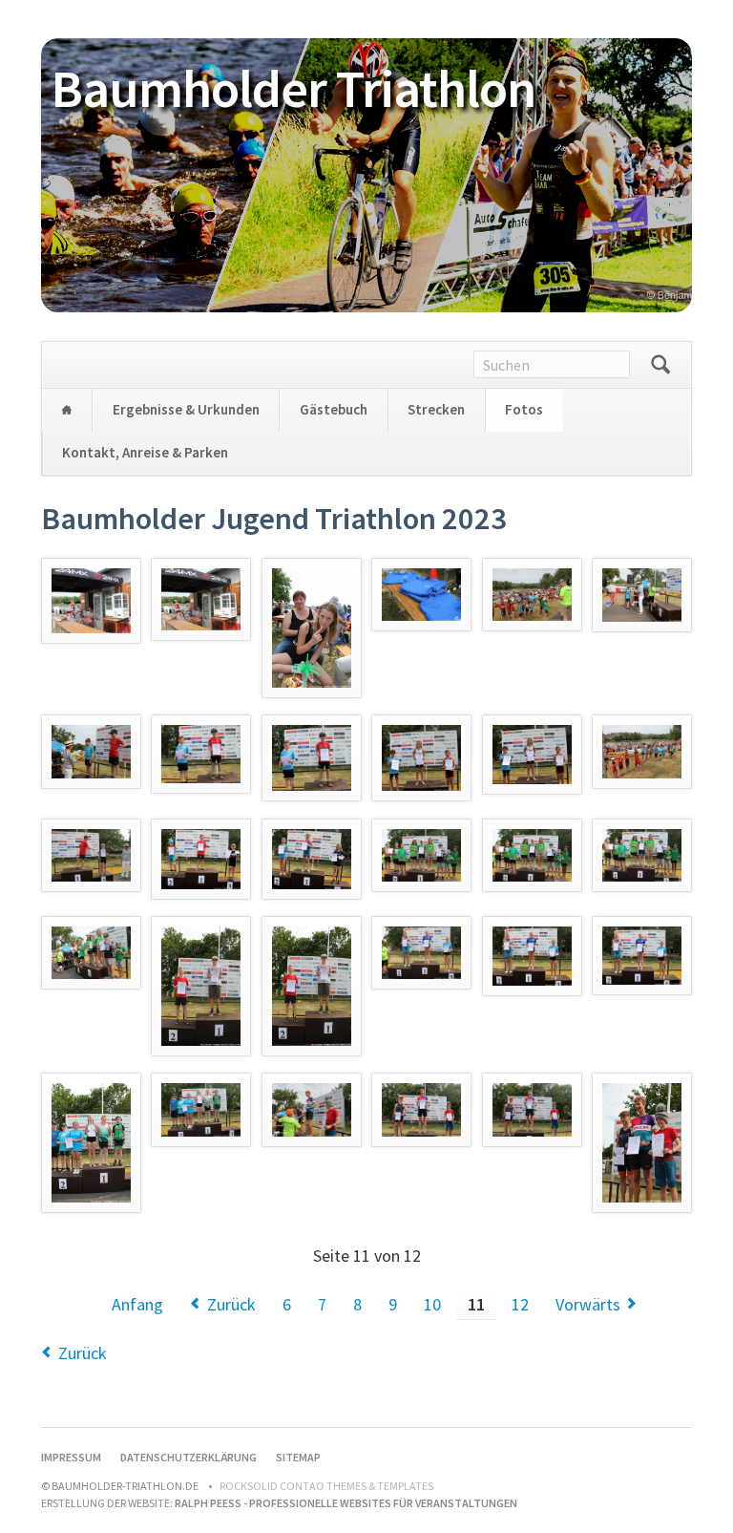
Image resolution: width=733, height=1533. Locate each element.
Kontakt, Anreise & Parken (145, 452)
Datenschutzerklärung (188, 1457)
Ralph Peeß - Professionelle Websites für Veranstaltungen (346, 1503)
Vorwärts (587, 1304)
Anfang (137, 1304)
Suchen (660, 365)
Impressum (71, 1457)
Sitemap (298, 1457)
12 (520, 1304)
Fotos (524, 409)
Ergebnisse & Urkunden (186, 409)
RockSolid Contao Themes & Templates (326, 1486)
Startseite (67, 410)
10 (432, 1304)
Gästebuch (333, 409)
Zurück (231, 1304)
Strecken (436, 409)
